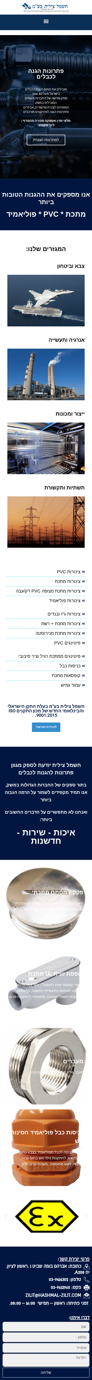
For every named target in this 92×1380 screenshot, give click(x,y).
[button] (46, 21)
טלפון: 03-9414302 (66, 1279)
